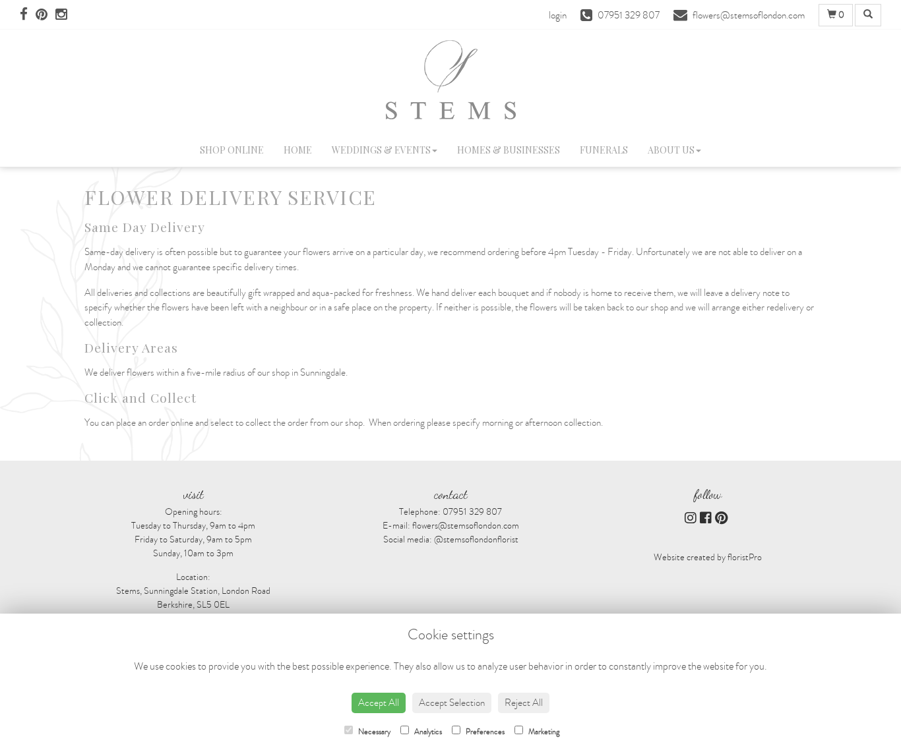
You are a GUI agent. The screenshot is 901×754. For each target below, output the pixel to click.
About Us (671, 150)
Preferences (484, 731)
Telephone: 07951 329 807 (450, 512)
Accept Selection (452, 702)
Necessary (373, 731)
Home (298, 150)
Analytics (427, 731)
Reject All (524, 702)
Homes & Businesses (508, 150)
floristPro (745, 557)
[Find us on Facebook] (28, 15)
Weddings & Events (381, 150)
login (558, 15)
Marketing (543, 731)
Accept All (378, 702)
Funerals (604, 150)
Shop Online (232, 150)
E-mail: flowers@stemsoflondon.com (451, 525)
